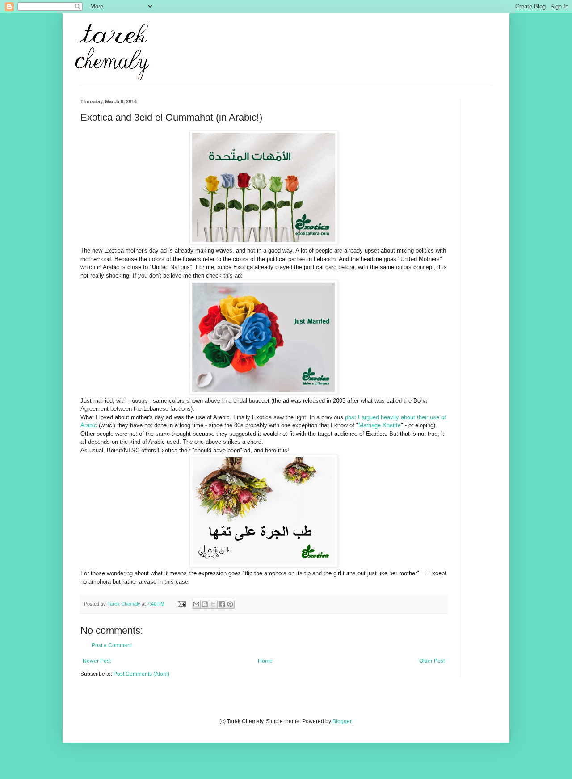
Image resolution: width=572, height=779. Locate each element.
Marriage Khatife (379, 425)
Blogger (341, 721)
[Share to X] (213, 604)
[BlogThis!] (204, 604)
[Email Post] (181, 603)
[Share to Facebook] (221, 604)
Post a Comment (112, 645)
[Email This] (196, 604)
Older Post (432, 661)
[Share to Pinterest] (230, 604)
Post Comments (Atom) (141, 674)
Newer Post (97, 661)
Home (265, 661)
